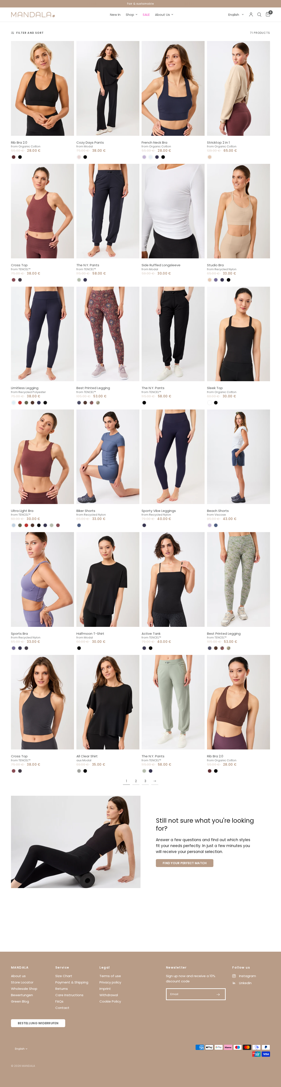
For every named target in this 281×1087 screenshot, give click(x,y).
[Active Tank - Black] (173, 579)
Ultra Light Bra (22, 510)
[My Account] (251, 14)
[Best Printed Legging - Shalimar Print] (238, 579)
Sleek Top (215, 388)
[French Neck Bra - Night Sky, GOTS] (173, 88)
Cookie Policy (110, 1001)
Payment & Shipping (71, 982)
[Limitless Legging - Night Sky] (42, 334)
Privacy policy (110, 982)
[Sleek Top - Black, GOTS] (238, 334)
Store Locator (22, 982)
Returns (61, 988)
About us (18, 976)
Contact (62, 1007)
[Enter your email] (218, 994)
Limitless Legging (24, 388)
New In (115, 14)
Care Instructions (69, 995)
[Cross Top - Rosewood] (42, 211)
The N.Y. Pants (87, 265)
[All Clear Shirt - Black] (108, 702)
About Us (162, 14)
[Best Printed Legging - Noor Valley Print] (108, 334)
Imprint (105, 988)
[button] (13, 157)
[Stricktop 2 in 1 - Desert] (238, 88)
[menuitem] (115, 15)
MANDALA (20, 967)
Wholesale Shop (24, 988)
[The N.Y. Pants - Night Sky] (108, 211)
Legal (104, 967)
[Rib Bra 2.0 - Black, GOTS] (42, 88)
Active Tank (151, 633)
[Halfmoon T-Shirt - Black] (108, 579)
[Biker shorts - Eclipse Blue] (108, 456)
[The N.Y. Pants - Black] (173, 334)
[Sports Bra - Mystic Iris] (42, 579)
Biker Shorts (85, 510)
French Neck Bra (154, 142)
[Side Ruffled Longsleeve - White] (173, 211)
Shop (130, 14)
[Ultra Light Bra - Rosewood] (42, 456)
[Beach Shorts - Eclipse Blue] (238, 456)
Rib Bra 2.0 (19, 142)
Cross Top (19, 265)
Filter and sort (30, 33)
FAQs (59, 1001)
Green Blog (20, 1001)
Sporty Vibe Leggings (159, 510)
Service (62, 967)
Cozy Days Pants (90, 142)
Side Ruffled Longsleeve (161, 265)
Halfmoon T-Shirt (90, 633)
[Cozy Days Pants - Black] (108, 88)
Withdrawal (108, 995)
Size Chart (63, 976)
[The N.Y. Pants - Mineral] (173, 702)
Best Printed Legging (93, 388)
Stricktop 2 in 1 (218, 142)
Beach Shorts (218, 510)
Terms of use (110, 976)
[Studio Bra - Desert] (238, 211)
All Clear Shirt (87, 756)
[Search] (259, 14)
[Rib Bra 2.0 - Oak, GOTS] (238, 702)
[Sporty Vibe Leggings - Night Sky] (173, 456)
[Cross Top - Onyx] (42, 702)
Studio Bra (215, 265)
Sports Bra (19, 633)
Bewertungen (22, 995)
